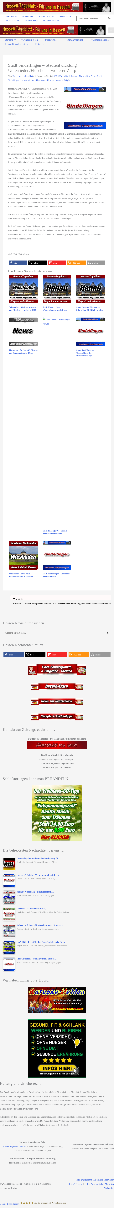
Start (77, 1180)
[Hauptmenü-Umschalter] (111, 30)
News (93, 76)
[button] (15, 16)
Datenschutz (86, 1180)
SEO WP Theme (75, 1184)
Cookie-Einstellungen (9, 1204)
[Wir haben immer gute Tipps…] (57, 1000)
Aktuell (66, 76)
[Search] (109, 18)
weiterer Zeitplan (63, 80)
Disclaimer (98, 1180)
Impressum (109, 1180)
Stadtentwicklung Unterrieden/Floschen (37, 80)
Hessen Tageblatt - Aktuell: (15, 1146)
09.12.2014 (57, 76)
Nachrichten (84, 76)
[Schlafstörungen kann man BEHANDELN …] (57, 813)
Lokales (74, 76)
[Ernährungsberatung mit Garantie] (57, 1048)
